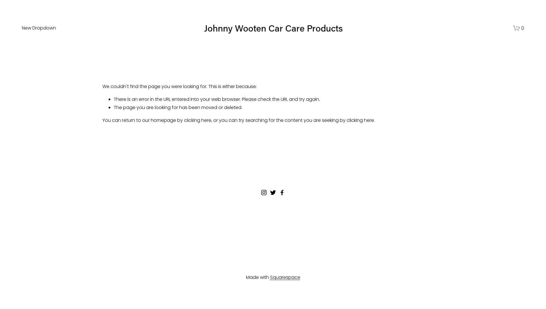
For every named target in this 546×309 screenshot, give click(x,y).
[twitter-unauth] (273, 192)
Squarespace (285, 277)
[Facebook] (282, 192)
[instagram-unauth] (264, 192)
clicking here (197, 120)
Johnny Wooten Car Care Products (273, 28)
